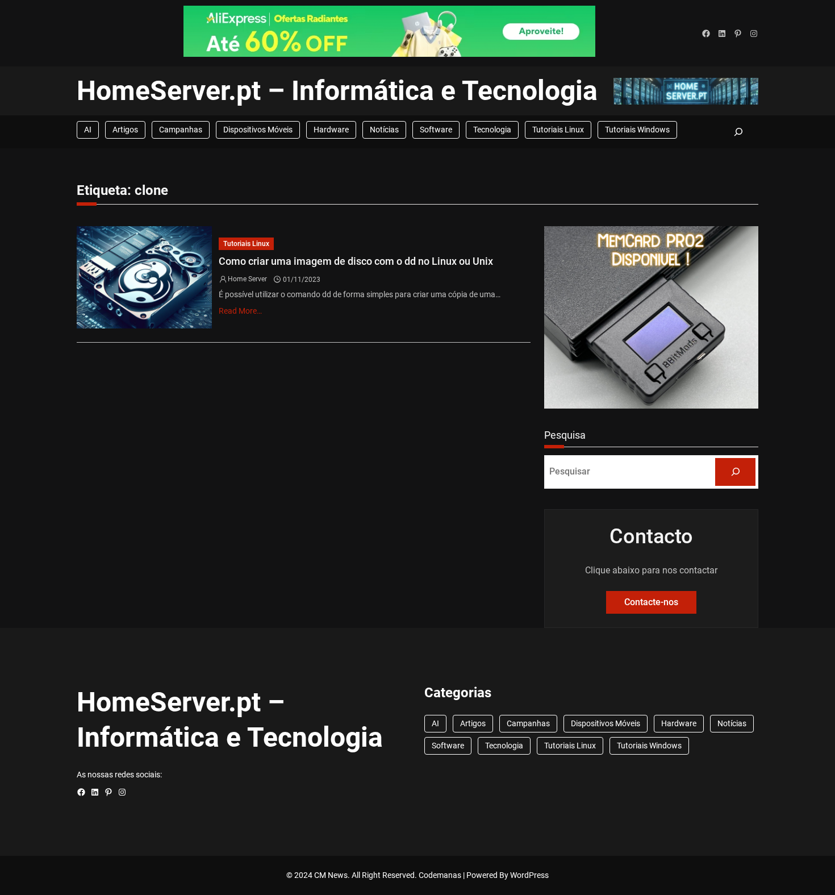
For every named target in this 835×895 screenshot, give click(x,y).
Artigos (125, 129)
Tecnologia (492, 129)
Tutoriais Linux (558, 129)
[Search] (735, 472)
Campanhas (180, 129)
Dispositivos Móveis (258, 129)
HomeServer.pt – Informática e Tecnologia (337, 90)
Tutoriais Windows (637, 129)
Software (436, 129)
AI (87, 129)
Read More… (240, 310)
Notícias (384, 129)
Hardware (331, 129)
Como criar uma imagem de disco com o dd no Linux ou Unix (356, 261)
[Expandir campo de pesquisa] (738, 131)
